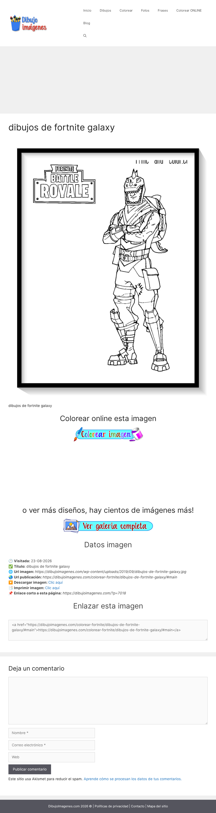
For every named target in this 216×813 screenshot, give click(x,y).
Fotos (145, 10)
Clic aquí (55, 582)
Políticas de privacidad (111, 806)
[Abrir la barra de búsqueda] (85, 35)
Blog (86, 23)
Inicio (87, 10)
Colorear (126, 10)
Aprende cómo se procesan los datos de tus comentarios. (133, 779)
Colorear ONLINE (189, 10)
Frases (163, 10)
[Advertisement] (108, 77)
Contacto (137, 806)
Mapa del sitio (157, 806)
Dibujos (105, 10)
